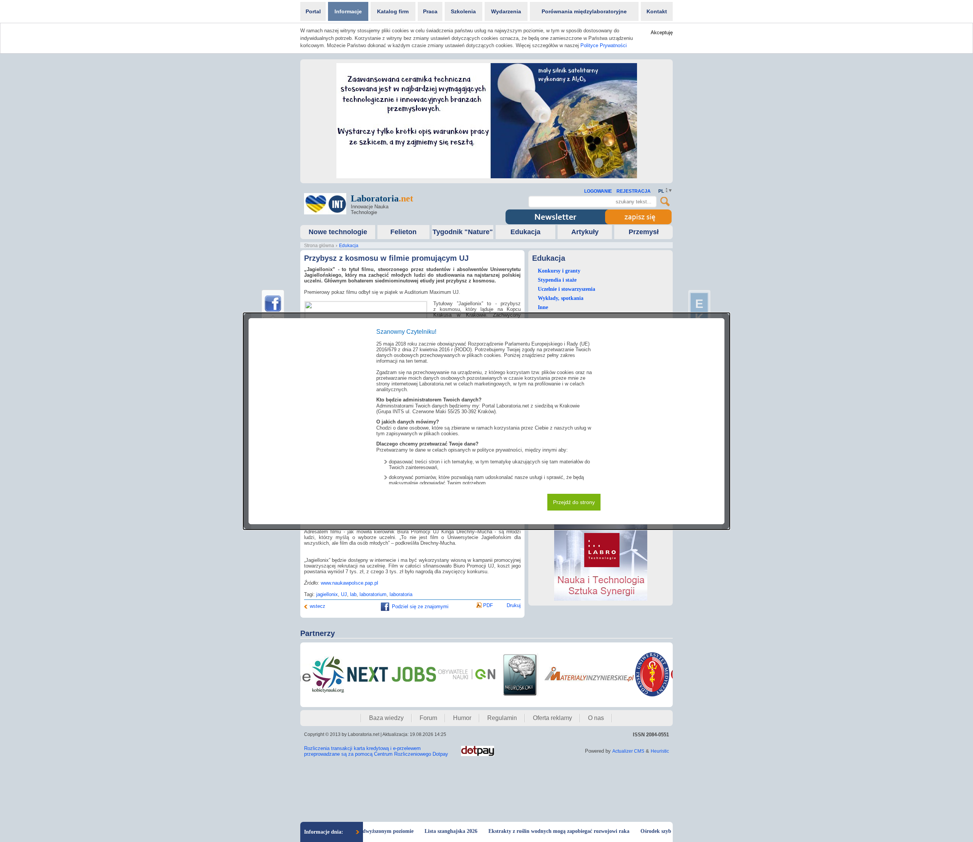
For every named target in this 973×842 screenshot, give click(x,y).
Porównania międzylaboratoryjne (584, 11)
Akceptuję (662, 32)
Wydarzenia (506, 11)
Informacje (348, 11)
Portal (313, 11)
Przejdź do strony (574, 502)
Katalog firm (393, 11)
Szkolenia (463, 11)
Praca (430, 11)
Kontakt (657, 11)
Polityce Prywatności (603, 45)
